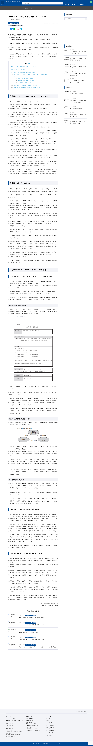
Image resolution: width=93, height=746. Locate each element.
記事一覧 (73, 4)
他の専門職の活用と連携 (24, 83)
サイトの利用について (51, 730)
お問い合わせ (49, 735)
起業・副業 (8, 733)
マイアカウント (80, 4)
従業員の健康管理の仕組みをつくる (27, 80)
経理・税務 (28, 718)
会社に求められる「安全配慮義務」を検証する (31, 639)
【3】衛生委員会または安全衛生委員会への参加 (27, 87)
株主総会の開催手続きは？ (78, 108)
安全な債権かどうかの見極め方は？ (28, 632)
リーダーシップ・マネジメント (13, 731)
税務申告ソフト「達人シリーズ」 (13, 720)
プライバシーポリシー (51, 732)
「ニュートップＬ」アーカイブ (33, 730)
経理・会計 (8, 723)
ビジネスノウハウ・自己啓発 (12, 734)
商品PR (27, 727)
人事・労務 (8, 725)
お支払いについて (50, 723)
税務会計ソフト (9, 718)
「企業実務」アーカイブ (14, 23)
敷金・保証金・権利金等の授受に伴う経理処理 (31, 617)
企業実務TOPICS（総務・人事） (16, 25)
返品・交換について (50, 727)
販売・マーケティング (11, 730)
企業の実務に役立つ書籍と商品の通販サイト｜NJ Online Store (11, 4)
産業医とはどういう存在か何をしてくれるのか (23, 66)
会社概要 (48, 728)
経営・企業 (8, 728)
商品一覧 (67, 4)
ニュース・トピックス (31, 725)
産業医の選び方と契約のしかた (19, 69)
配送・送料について (50, 725)
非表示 (30, 63)
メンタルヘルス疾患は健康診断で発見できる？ (31, 625)
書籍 (7, 722)
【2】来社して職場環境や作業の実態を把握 (25, 85)
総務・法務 (8, 726)
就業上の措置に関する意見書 (25, 78)
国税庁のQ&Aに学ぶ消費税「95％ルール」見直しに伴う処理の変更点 (38, 647)
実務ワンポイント (30, 723)
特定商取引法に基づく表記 (52, 734)
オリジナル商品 (9, 736)
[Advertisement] (33, 667)
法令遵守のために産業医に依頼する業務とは (23, 72)
